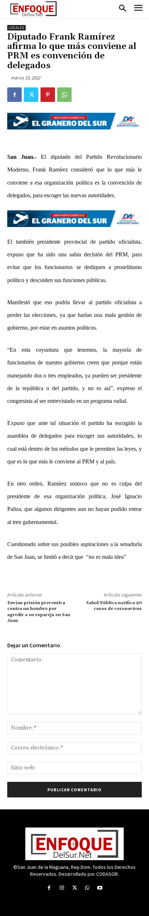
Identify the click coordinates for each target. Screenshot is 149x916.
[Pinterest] (48, 94)
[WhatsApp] (64, 94)
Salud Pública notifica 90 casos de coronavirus (114, 605)
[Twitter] (31, 94)
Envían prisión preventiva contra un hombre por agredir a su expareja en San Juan (38, 611)
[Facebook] (14, 94)
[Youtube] (100, 887)
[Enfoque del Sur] (33, 8)
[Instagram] (61, 887)
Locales (16, 27)
